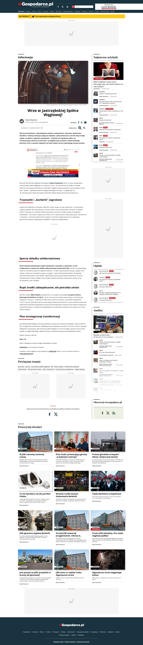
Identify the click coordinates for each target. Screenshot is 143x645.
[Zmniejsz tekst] (84, 128)
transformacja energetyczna (64, 369)
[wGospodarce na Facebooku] (58, 6)
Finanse (28, 11)
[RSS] (67, 6)
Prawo (39, 11)
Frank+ (97, 11)
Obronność (59, 11)
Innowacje (77, 11)
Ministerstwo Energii (34, 369)
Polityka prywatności (70, 641)
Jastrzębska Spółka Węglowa (40, 366)
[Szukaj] (73, 6)
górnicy (27, 366)
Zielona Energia (105, 11)
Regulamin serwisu (59, 641)
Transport (45, 11)
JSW (52, 366)
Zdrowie (91, 11)
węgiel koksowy (80, 369)
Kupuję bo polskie (68, 11)
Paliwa (52, 11)
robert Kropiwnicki (48, 369)
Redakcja (81, 635)
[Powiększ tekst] (80, 128)
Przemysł (84, 11)
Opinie (112, 11)
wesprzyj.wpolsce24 (26, 354)
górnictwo (21, 366)
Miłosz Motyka (58, 366)
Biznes (34, 11)
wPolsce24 (52, 351)
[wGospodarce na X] (62, 6)
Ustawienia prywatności (83, 641)
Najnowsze (21, 11)
